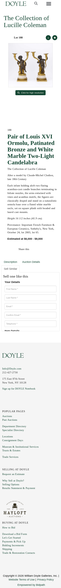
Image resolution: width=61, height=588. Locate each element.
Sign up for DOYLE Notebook (18, 388)
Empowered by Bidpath (31, 584)
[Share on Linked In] (47, 249)
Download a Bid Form (14, 534)
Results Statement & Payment (18, 488)
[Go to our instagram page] (53, 249)
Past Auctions (9, 419)
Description (10, 261)
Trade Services (10, 456)
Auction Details (31, 261)
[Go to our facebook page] (5, 406)
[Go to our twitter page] (11, 406)
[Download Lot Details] (48, 37)
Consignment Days (12, 440)
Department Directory (14, 426)
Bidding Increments (13, 545)
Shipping (7, 549)
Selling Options (10, 484)
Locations (7, 436)
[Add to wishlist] (54, 37)
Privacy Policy (45, 579)
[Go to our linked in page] (17, 406)
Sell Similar (10, 268)
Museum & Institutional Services (20, 446)
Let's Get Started (11, 537)
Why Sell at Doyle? (13, 480)
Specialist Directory (13, 430)
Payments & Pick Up (13, 541)
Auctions (7, 416)
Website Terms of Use (22, 579)
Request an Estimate (13, 474)
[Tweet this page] (40, 249)
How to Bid (8, 527)
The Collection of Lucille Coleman (26, 21)
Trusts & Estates (11, 450)
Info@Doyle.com (11, 368)
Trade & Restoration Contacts (18, 552)
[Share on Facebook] (34, 249)
